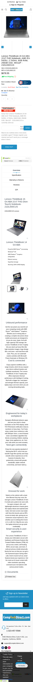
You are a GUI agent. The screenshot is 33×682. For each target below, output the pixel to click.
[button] (27, 289)
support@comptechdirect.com (14, 643)
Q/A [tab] (16, 190)
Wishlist (12, 2)
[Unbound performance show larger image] (16, 308)
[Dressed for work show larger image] (16, 479)
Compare (4, 92)
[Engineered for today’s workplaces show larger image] (16, 401)
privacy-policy (7, 679)
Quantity (4, 95)
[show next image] (26, 278)
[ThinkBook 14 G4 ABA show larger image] (16, 227)
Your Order (22, 2)
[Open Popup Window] (10, 576)
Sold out (9, 147)
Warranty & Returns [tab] (16, 180)
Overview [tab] (16, 170)
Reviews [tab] (16, 185)
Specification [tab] (16, 175)
